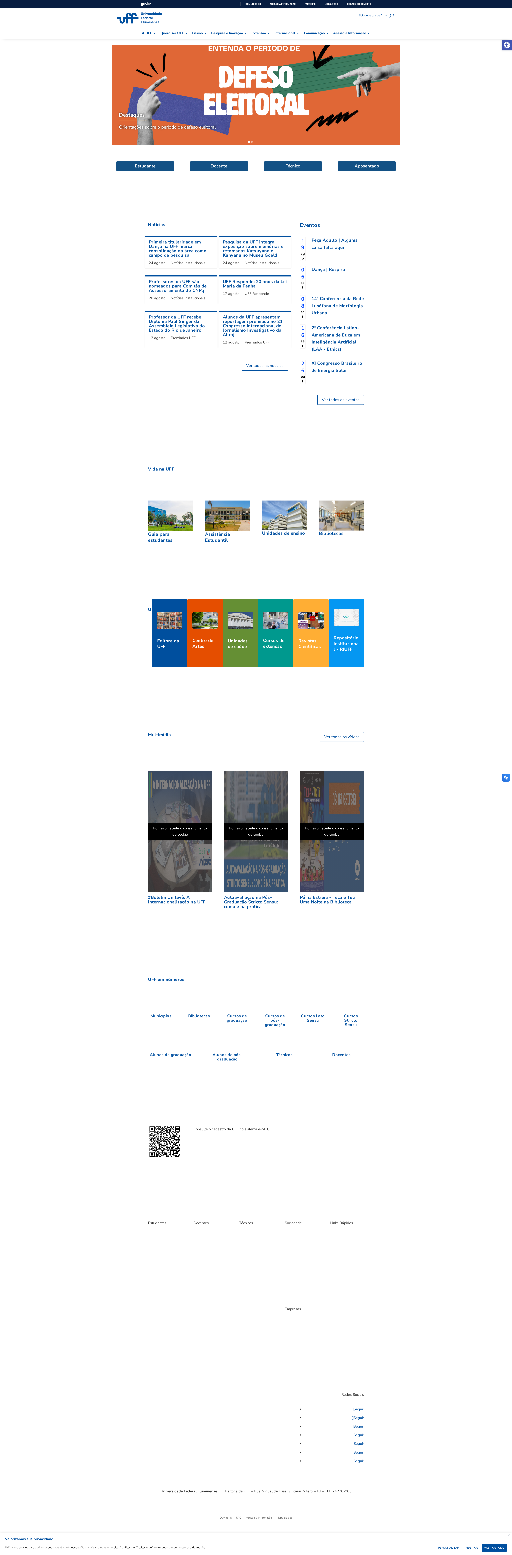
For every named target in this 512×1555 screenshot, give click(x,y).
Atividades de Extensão (299, 1235)
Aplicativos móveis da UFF (164, 1235)
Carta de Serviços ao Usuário (297, 1243)
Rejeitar (471, 1548)
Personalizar (448, 1548)
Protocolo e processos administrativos (344, 1296)
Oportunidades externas (163, 1294)
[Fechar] (509, 1535)
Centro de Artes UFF (298, 1250)
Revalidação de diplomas (300, 1288)
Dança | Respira (328, 269)
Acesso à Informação (259, 1518)
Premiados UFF (183, 337)
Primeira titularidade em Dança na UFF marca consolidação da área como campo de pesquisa (178, 248)
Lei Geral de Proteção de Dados (345, 1278)
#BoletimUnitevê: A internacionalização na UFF (176, 899)
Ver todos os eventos (341, 400)
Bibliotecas (154, 1250)
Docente (219, 166)
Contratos (291, 1327)
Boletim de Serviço (341, 1250)
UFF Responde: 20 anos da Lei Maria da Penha (255, 284)
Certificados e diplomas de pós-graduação (164, 1264)
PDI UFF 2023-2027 (343, 1318)
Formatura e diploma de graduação (163, 1272)
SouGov (244, 1262)
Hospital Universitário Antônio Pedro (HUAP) (299, 1270)
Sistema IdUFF (157, 1315)
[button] (507, 45)
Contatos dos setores (256, 1396)
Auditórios (336, 1324)
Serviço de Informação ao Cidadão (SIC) (300, 1296)
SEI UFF (335, 1303)
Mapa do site (284, 1518)
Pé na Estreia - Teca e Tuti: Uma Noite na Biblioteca (328, 899)
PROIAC (220, 1247)
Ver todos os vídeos (342, 737)
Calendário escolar (159, 1256)
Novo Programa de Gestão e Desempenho (255, 1237)
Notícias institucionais (188, 262)
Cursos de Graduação (161, 1279)
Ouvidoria (226, 1518)
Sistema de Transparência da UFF (346, 1311)
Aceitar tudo (494, 1548)
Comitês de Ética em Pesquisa (206, 1278)
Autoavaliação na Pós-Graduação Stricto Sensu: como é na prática (251, 902)
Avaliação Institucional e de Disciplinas (345, 1237)
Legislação (331, 4)
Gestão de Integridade (344, 1271)
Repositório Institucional (209, 1241)
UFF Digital (201, 1285)
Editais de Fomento (206, 1253)
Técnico (293, 166)
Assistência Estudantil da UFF (163, 1243)
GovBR (146, 4)
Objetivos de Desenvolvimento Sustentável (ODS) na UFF (301, 1279)
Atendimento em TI (342, 1244)
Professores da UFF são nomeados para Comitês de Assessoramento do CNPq (178, 286)
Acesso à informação (283, 4)
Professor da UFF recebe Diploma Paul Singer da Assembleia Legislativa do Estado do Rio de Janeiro (177, 323)
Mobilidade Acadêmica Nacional (162, 1287)
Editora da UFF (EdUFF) (299, 1256)
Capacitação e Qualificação (255, 1256)
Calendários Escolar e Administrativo (252, 1278)
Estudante (145, 166)
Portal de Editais (158, 1309)
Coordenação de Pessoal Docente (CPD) (209, 1261)
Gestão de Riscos (341, 1265)
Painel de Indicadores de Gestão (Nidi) (345, 1287)
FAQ (239, 1518)
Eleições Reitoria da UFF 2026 (345, 1258)
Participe (310, 4)
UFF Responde (257, 293)
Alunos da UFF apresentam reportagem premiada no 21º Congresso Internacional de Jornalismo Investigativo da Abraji (253, 326)
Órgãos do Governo (359, 4)
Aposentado (367, 166)
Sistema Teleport (249, 1244)
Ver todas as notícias (265, 365)
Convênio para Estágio (299, 1321)
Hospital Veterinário (297, 1262)
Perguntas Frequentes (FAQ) (162, 1302)
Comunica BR (253, 4)
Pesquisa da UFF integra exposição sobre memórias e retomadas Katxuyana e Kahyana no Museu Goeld (253, 248)
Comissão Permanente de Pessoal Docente (209, 1270)
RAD (196, 1235)
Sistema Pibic (202, 1247)
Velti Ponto (246, 1250)
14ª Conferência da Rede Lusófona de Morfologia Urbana (338, 306)
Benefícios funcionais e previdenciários (253, 1270)
